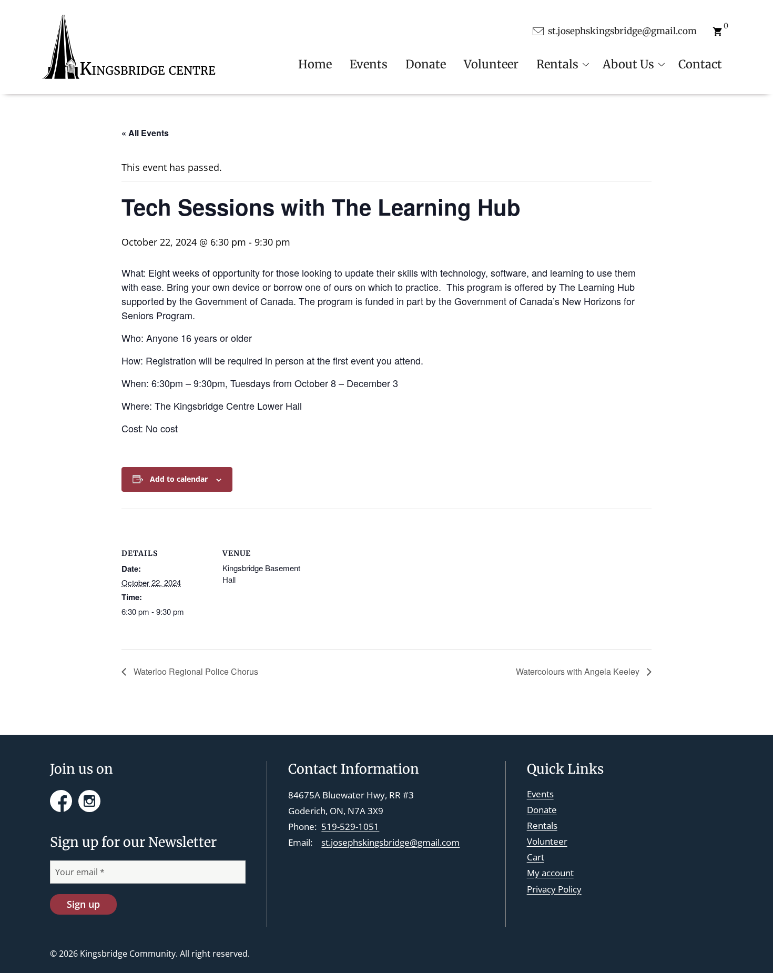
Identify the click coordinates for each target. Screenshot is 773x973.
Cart (535, 857)
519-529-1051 (350, 826)
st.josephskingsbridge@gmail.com (390, 842)
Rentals (542, 825)
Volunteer (547, 841)
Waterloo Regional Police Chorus (194, 671)
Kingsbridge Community (128, 953)
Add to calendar (179, 479)
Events (540, 794)
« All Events (145, 133)
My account (550, 873)
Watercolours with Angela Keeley (579, 671)
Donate (542, 810)
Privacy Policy (554, 889)
